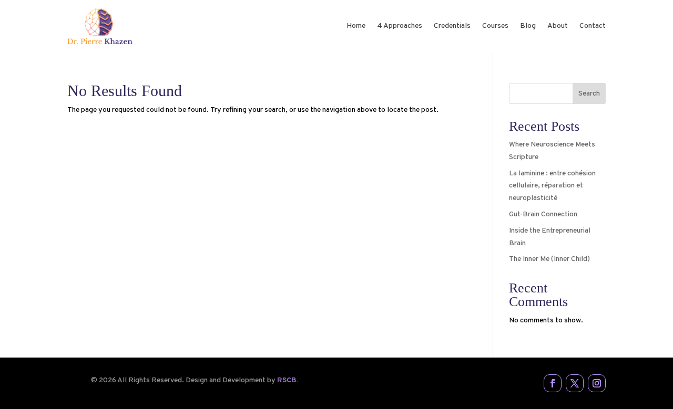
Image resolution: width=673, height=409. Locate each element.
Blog (528, 26)
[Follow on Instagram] (597, 383)
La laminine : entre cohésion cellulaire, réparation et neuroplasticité (552, 186)
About (557, 26)
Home (355, 26)
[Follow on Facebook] (553, 383)
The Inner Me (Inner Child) (549, 259)
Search (589, 93)
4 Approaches (399, 26)
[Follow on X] (575, 383)
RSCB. (287, 380)
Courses (495, 26)
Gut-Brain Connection (543, 214)
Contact (592, 26)
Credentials (452, 26)
